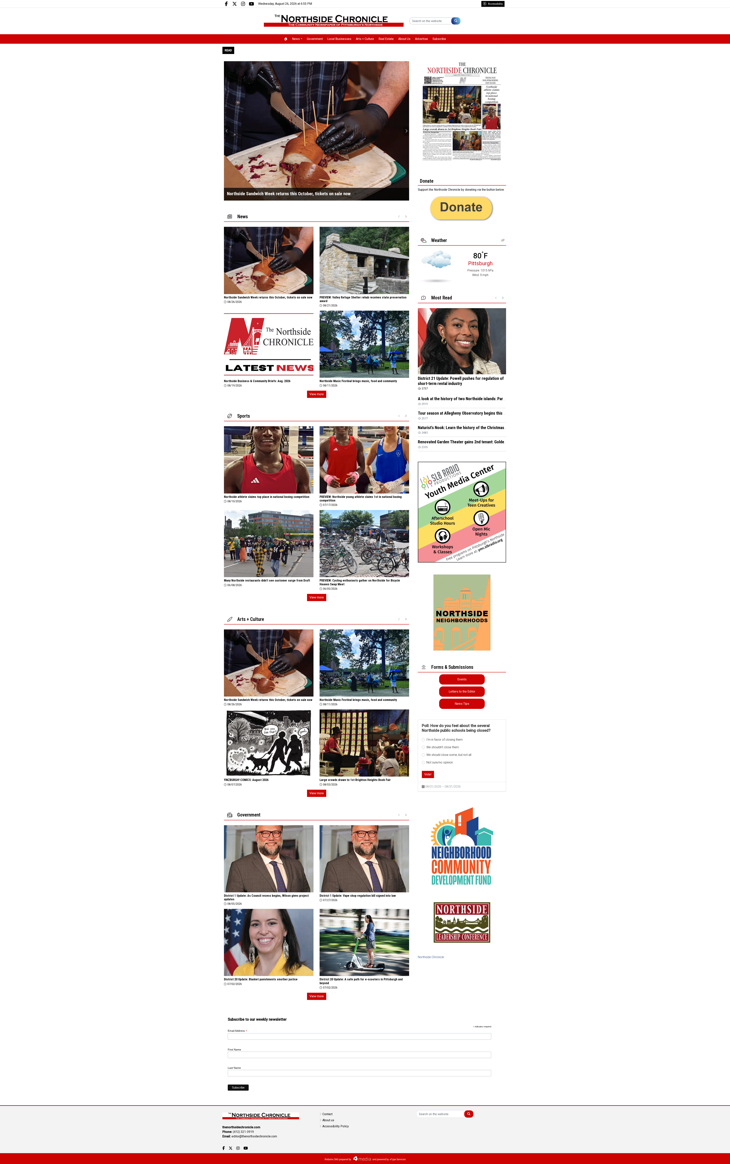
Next (406, 131)
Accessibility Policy (335, 1126)
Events (462, 679)
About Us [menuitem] (404, 39)
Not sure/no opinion (439, 762)
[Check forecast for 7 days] (436, 266)
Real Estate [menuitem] (386, 39)
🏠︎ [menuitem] (285, 39)
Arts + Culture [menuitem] (365, 39)
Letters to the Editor (462, 691)
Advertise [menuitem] (421, 39)
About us (328, 1120)
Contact (327, 1114)
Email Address (237, 1031)
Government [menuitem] (315, 39)
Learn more (698, 1157)
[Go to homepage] (334, 21)
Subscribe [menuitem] (439, 39)
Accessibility (495, 3)
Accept (717, 1157)
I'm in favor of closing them (444, 739)
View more (316, 394)
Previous (227, 131)
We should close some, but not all (448, 755)
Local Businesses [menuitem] (339, 39)
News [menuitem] (296, 39)
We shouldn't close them (442, 747)
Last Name (234, 1067)
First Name (234, 1049)
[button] (502, 240)
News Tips (462, 703)
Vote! (428, 774)
